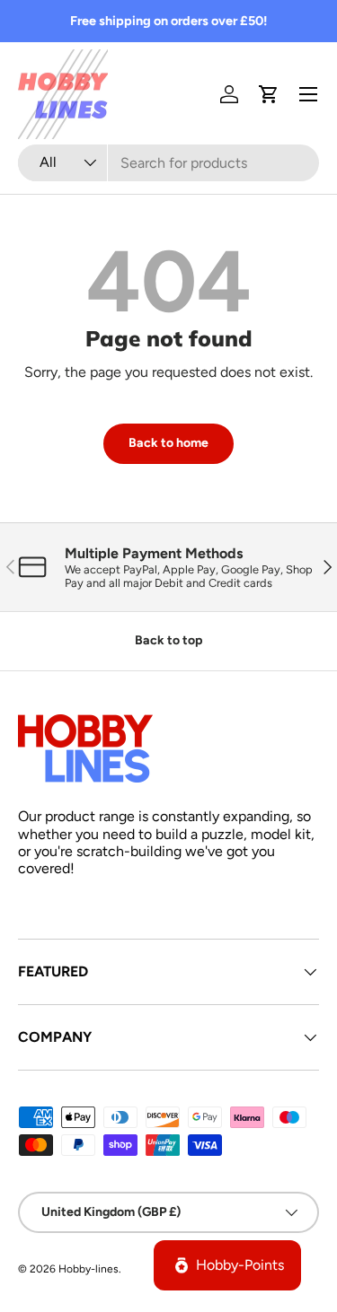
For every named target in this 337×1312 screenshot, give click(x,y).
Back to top (168, 640)
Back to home (168, 442)
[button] (268, 94)
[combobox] (168, 162)
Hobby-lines (88, 1269)
